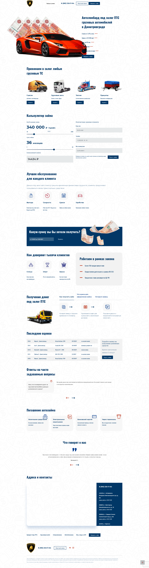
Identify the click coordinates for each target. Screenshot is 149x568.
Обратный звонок (82, 3)
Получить (60, 239)
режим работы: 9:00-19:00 (108, 496)
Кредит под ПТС (32, 535)
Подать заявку (113, 157)
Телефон (78, 136)
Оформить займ (94, 3)
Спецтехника (57, 535)
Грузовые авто (45, 535)
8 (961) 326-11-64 (67, 3)
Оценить (30, 102)
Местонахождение (80, 146)
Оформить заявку (88, 56)
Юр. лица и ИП (81, 535)
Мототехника (69, 535)
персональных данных (81, 157)
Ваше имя (78, 126)
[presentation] (67, 398)
